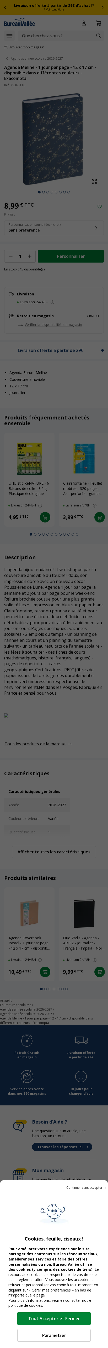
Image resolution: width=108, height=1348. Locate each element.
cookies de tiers (76, 1269)
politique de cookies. (25, 1305)
